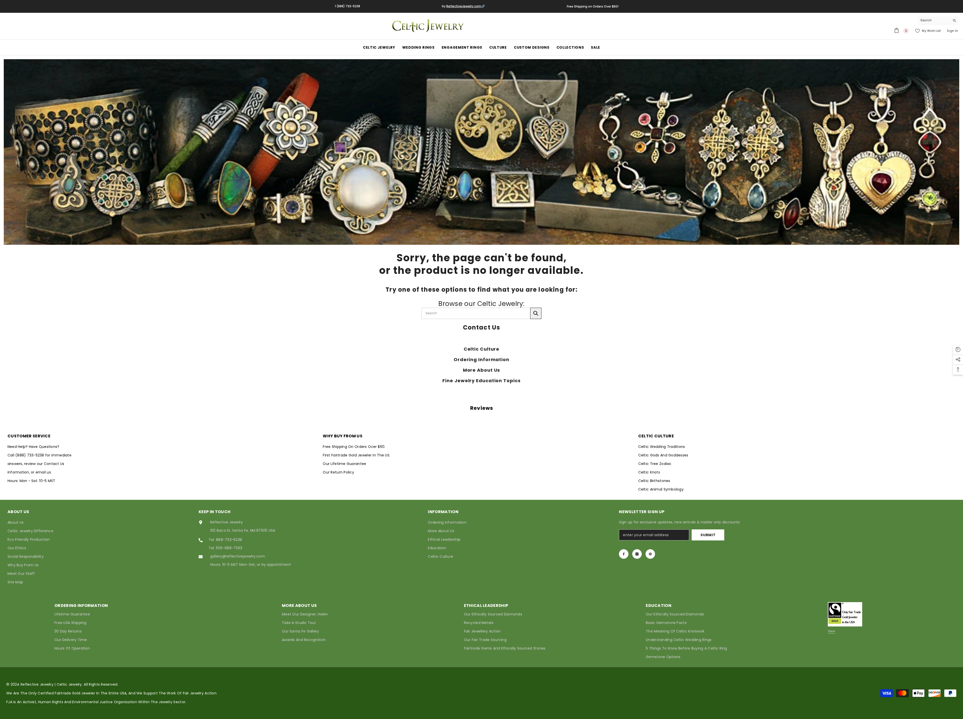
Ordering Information (481, 360)
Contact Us (481, 327)
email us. (44, 472)
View (831, 631)
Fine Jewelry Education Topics (481, 381)
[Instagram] (637, 554)
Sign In (952, 31)
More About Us (481, 370)
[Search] (938, 20)
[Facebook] (623, 554)
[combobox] (934, 20)
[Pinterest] (650, 554)
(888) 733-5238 (30, 455)
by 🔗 (463, 6)
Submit (707, 534)
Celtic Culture (482, 349)
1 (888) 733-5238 (347, 6)
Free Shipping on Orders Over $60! (593, 6)
